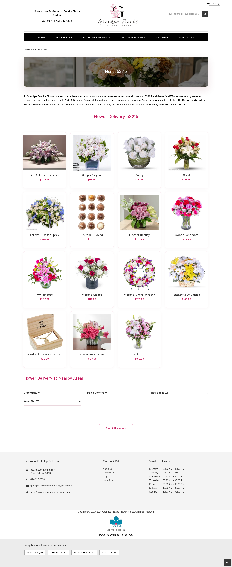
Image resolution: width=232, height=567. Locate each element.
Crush (187, 175)
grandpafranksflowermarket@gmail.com (51, 485)
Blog (105, 476)
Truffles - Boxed (92, 235)
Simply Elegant (92, 175)
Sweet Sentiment (187, 235)
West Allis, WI (31, 401)
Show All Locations (116, 428)
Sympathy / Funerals (96, 37)
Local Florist (109, 480)
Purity (139, 175)
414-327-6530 (64, 21)
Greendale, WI (32, 392)
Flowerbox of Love (92, 354)
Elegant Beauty (139, 235)
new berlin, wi (58, 552)
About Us (108, 469)
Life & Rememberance (45, 175)
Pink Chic (139, 354)
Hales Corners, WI (97, 392)
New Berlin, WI (159, 392)
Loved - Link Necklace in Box (45, 354)
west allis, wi (109, 552)
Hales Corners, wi (84, 552)
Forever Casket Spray (44, 235)
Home (41, 37)
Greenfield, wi (35, 552)
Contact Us (109, 472)
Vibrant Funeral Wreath (139, 295)
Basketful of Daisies (186, 295)
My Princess (45, 295)
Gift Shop (162, 37)
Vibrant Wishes (92, 295)
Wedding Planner (133, 37)
